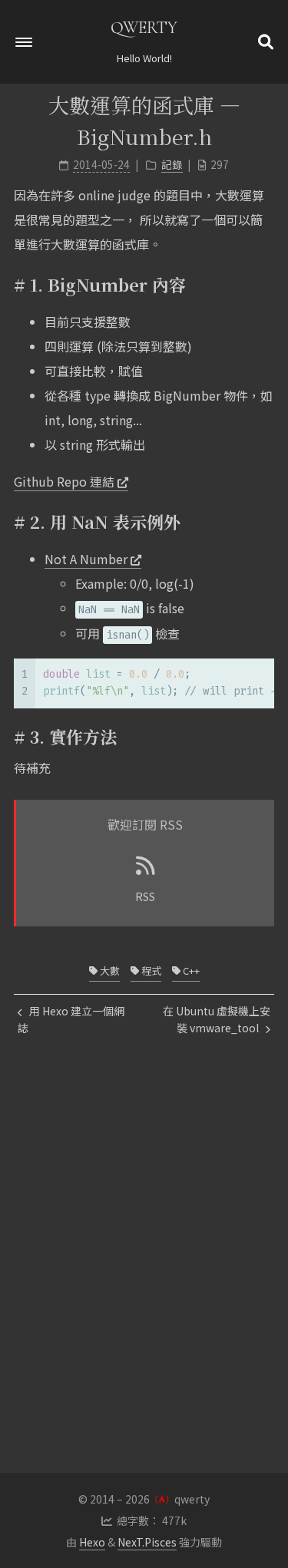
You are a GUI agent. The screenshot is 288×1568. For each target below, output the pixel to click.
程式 (150, 970)
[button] (24, 42)
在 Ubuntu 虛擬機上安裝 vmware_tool (216, 1019)
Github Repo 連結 (64, 481)
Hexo (92, 1542)
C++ (190, 970)
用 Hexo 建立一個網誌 (71, 1019)
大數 (109, 970)
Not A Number (86, 559)
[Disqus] (144, 1281)
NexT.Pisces (147, 1542)
